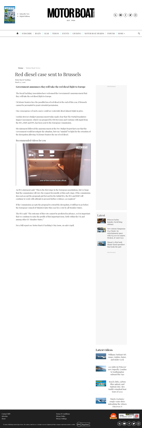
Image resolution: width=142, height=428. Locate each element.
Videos (55, 33)
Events (65, 33)
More (121, 33)
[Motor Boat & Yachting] (71, 15)
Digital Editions (24, 16)
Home (20, 68)
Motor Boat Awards (94, 33)
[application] (53, 164)
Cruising (76, 33)
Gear (46, 33)
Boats (38, 33)
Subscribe (26, 33)
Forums (111, 33)
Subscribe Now (24, 14)
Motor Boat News (33, 68)
